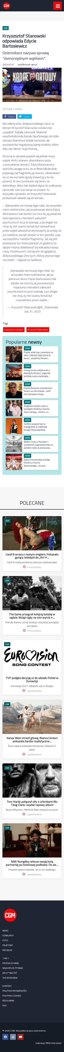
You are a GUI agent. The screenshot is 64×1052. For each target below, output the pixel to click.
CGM (7, 520)
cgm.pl (34, 64)
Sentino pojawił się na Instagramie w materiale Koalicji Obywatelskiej (35, 427)
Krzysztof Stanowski (38, 329)
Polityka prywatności (14, 991)
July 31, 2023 (32, 311)
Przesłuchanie (10, 963)
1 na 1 (5, 958)
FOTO (5, 940)
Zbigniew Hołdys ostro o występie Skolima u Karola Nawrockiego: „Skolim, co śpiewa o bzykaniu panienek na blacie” (38, 412)
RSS (4, 1005)
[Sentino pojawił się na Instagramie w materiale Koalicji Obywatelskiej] (14, 419)
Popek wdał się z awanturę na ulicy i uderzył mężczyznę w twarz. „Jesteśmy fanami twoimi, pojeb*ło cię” (38, 356)
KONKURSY (8, 935)
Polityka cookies (11, 996)
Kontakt (7, 986)
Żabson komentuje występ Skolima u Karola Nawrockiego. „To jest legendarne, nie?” (37, 464)
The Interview (9, 978)
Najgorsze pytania (12, 968)
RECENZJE (7, 950)
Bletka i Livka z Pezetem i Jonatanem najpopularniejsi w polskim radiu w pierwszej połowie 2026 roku (38, 446)
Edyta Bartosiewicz (13, 329)
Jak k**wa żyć (9, 973)
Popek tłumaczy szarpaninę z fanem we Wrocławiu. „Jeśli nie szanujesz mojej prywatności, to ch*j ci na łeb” (38, 392)
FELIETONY (7, 945)
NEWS (5, 930)
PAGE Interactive (54, 1043)
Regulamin (8, 1000)
